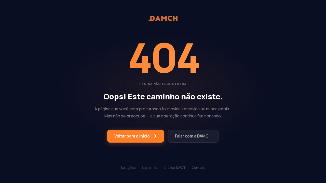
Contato (198, 167)
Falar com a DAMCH (193, 136)
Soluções (128, 167)
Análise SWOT (174, 167)
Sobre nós (149, 167)
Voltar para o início (132, 136)
